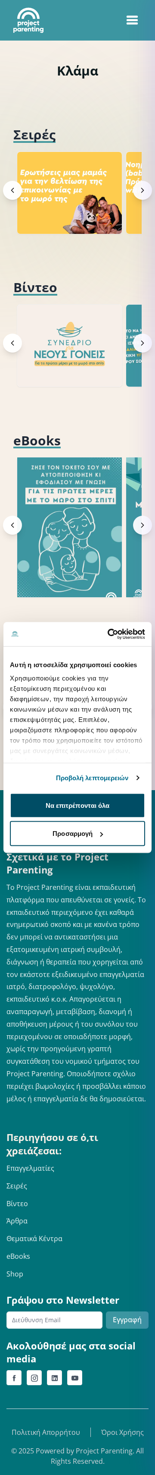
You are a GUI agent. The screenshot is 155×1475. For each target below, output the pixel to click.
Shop (14, 1274)
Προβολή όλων (111, 134)
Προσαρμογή (73, 833)
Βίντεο (17, 1203)
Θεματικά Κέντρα (34, 1238)
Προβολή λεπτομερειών (92, 778)
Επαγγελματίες (30, 1168)
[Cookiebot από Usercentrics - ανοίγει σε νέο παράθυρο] (109, 634)
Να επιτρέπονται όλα (78, 805)
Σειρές (16, 1186)
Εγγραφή (127, 1319)
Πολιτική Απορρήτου (46, 1432)
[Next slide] (142, 190)
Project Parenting (104, 1451)
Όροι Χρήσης (122, 1432)
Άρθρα (17, 1221)
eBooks (18, 1256)
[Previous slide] (12, 190)
